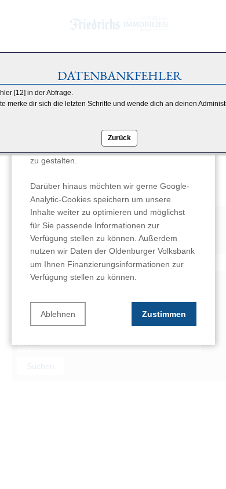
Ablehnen (58, 314)
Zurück (119, 138)
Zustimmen (164, 314)
